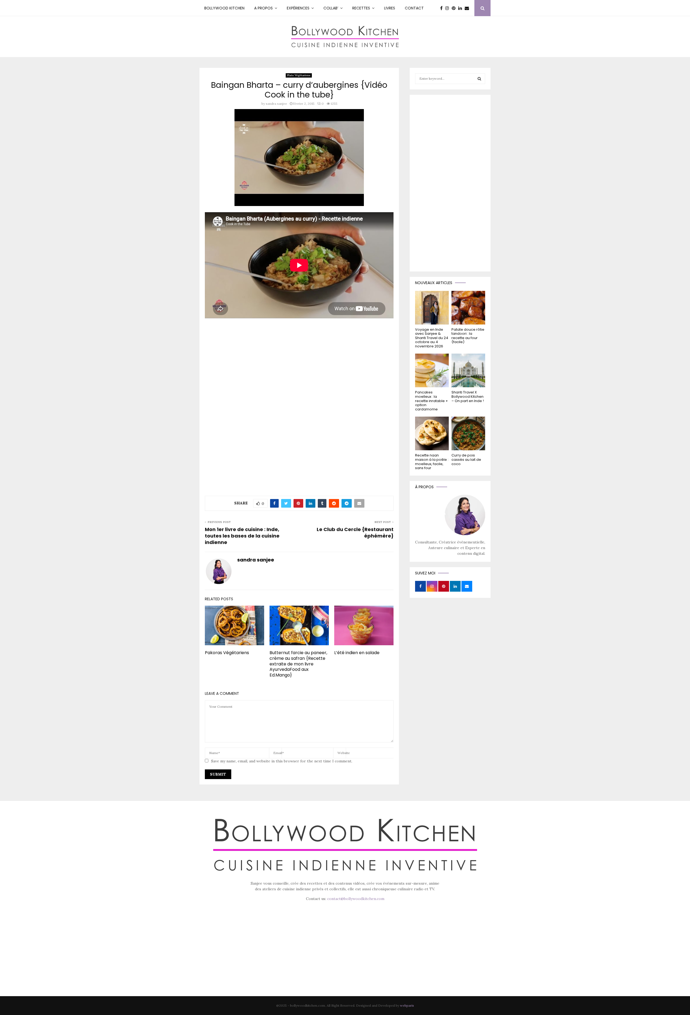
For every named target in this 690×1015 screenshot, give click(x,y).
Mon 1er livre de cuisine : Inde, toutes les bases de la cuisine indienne (242, 536)
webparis (407, 1005)
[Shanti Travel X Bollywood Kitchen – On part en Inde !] (468, 370)
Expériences (298, 8)
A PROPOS (263, 8)
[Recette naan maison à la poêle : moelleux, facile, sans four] (432, 433)
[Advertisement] (299, 360)
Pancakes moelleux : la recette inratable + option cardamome (431, 400)
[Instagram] (448, 8)
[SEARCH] (479, 78)
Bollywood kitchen (224, 8)
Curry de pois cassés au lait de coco (466, 459)
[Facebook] (442, 8)
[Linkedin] (461, 8)
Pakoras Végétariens (227, 653)
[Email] (468, 8)
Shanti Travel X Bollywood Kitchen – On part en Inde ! (467, 396)
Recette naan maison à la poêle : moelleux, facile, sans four (431, 461)
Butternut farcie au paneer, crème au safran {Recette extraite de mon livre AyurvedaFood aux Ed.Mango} (298, 664)
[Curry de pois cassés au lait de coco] (468, 433)
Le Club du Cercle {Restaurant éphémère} (355, 532)
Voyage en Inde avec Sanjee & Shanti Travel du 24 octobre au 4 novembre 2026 (431, 338)
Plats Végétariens (298, 75)
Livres (389, 8)
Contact (414, 8)
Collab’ (330, 8)
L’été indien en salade (357, 653)
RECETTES (361, 8)
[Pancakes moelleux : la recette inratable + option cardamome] (432, 370)
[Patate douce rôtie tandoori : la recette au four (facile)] (468, 308)
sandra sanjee (276, 104)
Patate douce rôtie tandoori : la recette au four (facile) (467, 336)
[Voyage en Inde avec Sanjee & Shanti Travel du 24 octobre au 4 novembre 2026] (432, 308)
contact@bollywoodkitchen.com (355, 898)
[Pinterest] (455, 8)
